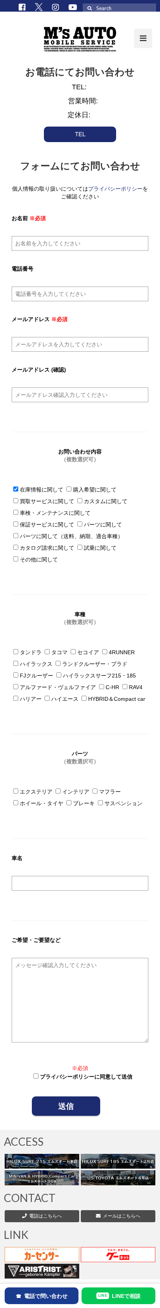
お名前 (29, 218)
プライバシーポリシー (115, 189)
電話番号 (22, 269)
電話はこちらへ (45, 1216)
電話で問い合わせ (42, 1296)
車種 (80, 618)
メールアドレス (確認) (39, 370)
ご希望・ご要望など (36, 940)
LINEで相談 (119, 1296)
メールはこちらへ (120, 1216)
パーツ (80, 757)
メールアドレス (40, 319)
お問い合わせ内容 (80, 455)
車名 (17, 858)
